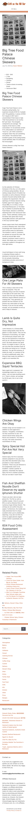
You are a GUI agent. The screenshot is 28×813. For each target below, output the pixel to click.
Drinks (4, 674)
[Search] (23, 629)
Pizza (4, 695)
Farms (4, 679)
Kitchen (4, 690)
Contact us (18, 810)
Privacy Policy (10, 810)
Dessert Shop (14, 603)
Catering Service (7, 656)
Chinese (4, 658)
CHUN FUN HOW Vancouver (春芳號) (13, 718)
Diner (21, 603)
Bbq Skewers (8, 608)
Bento (4, 648)
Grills (3, 684)
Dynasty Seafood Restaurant (11, 734)
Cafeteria (5, 650)
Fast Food (5, 682)
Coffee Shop (6, 661)
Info (3, 605)
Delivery (6, 603)
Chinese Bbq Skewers (14, 610)
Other (4, 692)
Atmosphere (6, 642)
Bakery (4, 645)
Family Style (6, 677)
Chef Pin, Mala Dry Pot (9, 739)
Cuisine (4, 663)
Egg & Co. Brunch (7, 737)
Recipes (4, 698)
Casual (4, 653)
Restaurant (5, 700)
